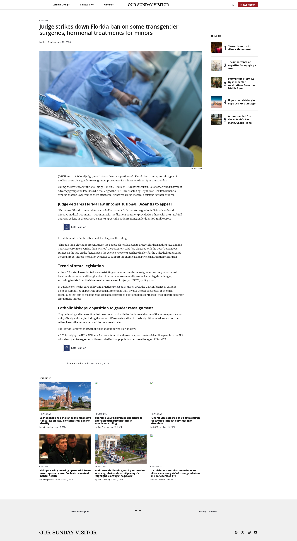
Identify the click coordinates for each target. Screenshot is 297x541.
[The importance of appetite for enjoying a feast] (216, 65)
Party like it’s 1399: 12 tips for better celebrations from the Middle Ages (241, 83)
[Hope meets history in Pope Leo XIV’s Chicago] (216, 102)
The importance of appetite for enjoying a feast (242, 65)
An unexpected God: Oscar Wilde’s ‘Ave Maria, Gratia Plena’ (240, 119)
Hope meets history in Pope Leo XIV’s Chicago (242, 102)
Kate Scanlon (78, 227)
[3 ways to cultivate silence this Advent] (216, 47)
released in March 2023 (126, 286)
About (138, 510)
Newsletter (247, 4)
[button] (41, 5)
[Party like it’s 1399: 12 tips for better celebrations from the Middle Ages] (216, 82)
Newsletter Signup (79, 511)
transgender (159, 180)
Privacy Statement (208, 511)
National (46, 21)
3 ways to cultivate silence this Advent (239, 47)
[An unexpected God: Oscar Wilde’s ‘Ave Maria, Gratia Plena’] (216, 119)
